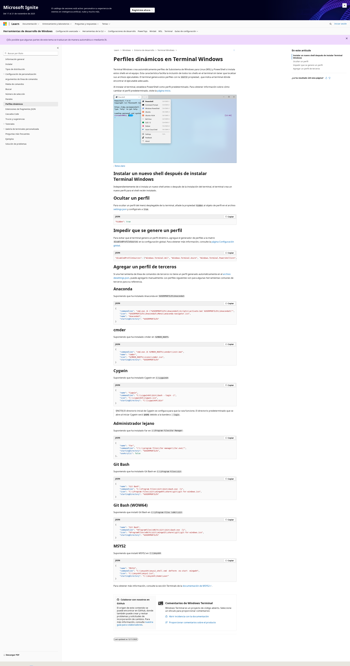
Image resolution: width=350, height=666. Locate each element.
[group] (175, 258)
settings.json (120, 209)
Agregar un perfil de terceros (306, 68)
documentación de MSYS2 (196, 585)
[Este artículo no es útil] (329, 78)
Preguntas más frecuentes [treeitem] (17, 134)
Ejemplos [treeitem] (9, 139)
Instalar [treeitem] (9, 64)
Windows (126, 50)
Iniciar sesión (340, 23)
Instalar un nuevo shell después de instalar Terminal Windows (317, 56)
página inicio (163, 90)
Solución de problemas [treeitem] (16, 144)
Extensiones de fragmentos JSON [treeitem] (20, 109)
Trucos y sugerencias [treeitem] (15, 119)
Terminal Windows (166, 50)
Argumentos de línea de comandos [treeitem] (21, 79)
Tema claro (120, 165)
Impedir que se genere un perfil (308, 65)
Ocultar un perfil (300, 61)
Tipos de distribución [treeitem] (15, 69)
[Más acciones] (234, 50)
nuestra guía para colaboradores (135, 623)
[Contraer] (58, 48)
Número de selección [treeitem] (15, 94)
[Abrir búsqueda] (330, 23)
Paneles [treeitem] (9, 99)
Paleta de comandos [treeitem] (14, 84)
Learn (116, 50)
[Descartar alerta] (344, 5)
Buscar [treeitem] (8, 89)
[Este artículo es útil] (326, 78)
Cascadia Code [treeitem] (12, 114)
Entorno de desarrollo (144, 50)
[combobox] (30, 53)
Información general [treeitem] (14, 59)
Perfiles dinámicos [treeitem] (14, 104)
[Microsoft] (5, 24)
